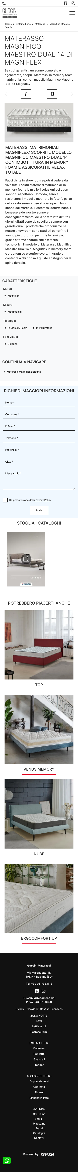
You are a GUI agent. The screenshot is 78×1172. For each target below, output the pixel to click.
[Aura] (7, 94)
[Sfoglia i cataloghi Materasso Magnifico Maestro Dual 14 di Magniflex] (52, 94)
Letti (39, 1020)
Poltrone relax (39, 1031)
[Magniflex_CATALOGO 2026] (26, 559)
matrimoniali (15, 311)
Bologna (12, 343)
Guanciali (39, 1059)
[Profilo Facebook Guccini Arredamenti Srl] (65, 3)
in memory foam (17, 327)
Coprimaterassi (39, 1081)
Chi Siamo (39, 1114)
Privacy (19, 1009)
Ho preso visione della (30, 499)
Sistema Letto (23, 23)
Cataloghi (39, 1133)
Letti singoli (39, 1026)
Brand (39, 1128)
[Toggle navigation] (72, 13)
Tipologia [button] (9, 320)
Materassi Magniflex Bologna (24, 371)
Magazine (39, 1123)
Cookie (31, 1009)
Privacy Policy (43, 499)
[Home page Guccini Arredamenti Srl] (9, 13)
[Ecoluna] (70, 94)
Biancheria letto (39, 1097)
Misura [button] (7, 304)
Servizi (39, 1118)
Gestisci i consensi (51, 1009)
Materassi (40, 23)
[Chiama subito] (4, 3)
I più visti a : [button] (11, 337)
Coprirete (39, 1086)
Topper (39, 1064)
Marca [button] (7, 288)
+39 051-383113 (41, 983)
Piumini (39, 1092)
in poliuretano (44, 327)
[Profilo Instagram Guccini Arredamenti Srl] (73, 3)
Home (8, 23)
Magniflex (13, 295)
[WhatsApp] (7, 1160)
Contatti (39, 1137)
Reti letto (39, 1053)
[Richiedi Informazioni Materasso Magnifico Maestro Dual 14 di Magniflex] (26, 94)
